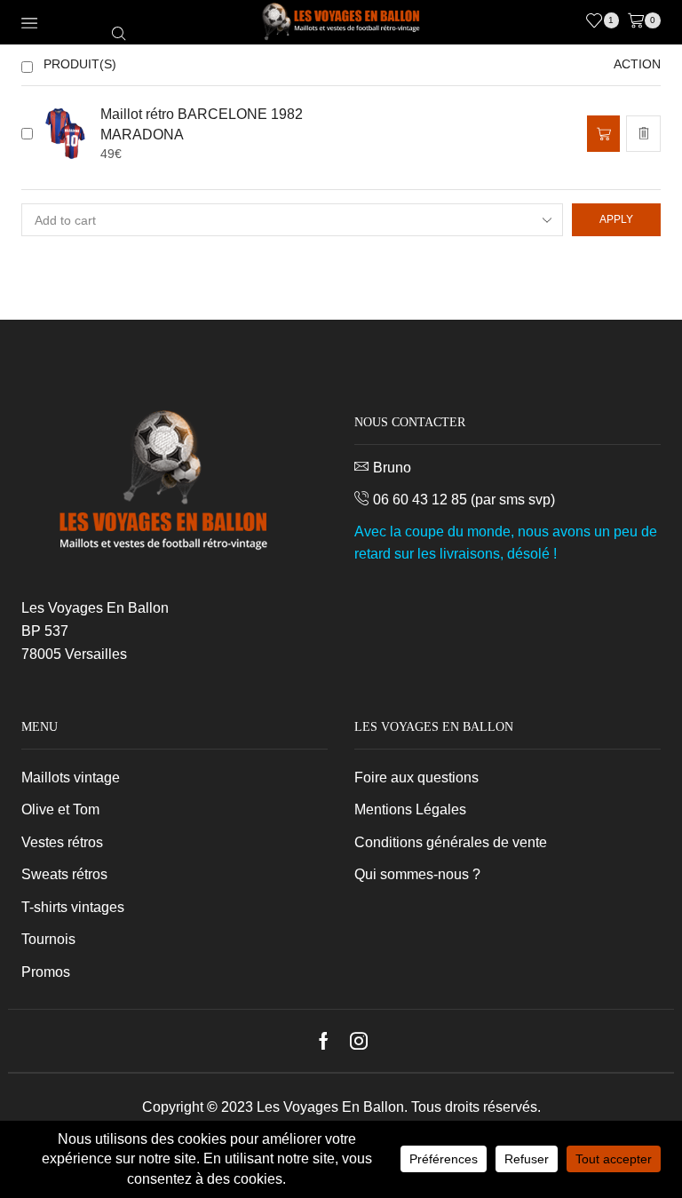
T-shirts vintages (72, 907)
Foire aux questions (416, 777)
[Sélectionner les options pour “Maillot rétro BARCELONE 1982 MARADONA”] (603, 133)
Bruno (392, 467)
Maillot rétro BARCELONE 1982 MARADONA (201, 124)
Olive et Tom (60, 809)
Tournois (48, 939)
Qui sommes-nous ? (417, 874)
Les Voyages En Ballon (330, 1107)
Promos (45, 972)
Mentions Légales (410, 809)
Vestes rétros (62, 842)
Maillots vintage (70, 777)
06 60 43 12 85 (420, 499)
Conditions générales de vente (450, 842)
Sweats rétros (64, 874)
